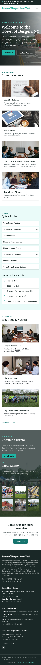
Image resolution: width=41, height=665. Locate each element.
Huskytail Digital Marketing (25, 662)
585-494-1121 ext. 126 (14, 624)
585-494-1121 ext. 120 (14, 602)
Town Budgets (20, 236)
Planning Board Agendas (20, 248)
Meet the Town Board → (11, 423)
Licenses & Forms (20, 261)
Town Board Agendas (20, 229)
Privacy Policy (6, 659)
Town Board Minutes (20, 223)
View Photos (9, 480)
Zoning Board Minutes (20, 254)
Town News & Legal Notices (20, 267)
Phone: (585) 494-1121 (11, 3)
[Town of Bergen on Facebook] (3, 647)
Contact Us (8, 53)
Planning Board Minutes (20, 242)
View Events (9, 456)
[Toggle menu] (37, 8)
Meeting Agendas (26, 53)
